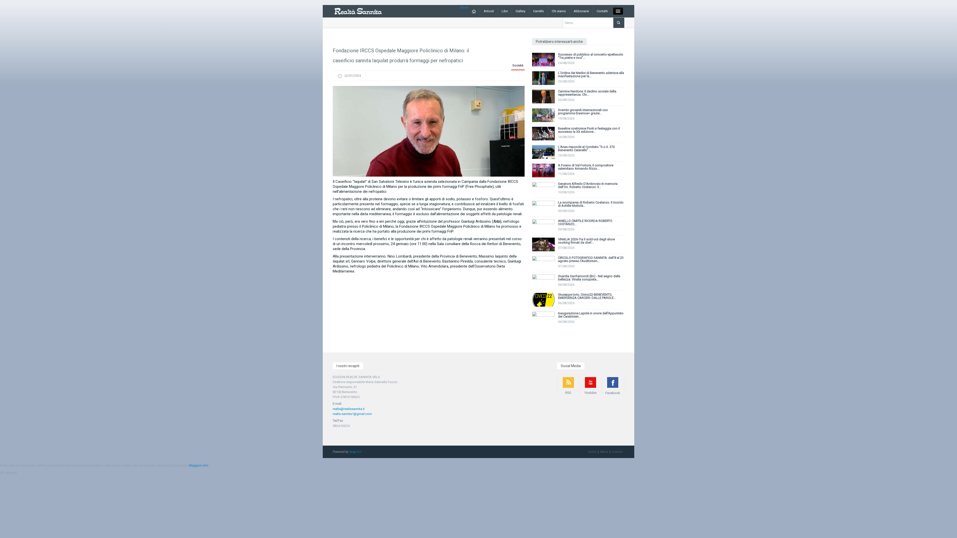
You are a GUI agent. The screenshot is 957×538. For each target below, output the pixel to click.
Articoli (489, 11)
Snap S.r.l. (355, 452)
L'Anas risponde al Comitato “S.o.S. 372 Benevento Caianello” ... (586, 148)
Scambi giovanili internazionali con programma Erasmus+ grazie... (583, 111)
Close (464, 7)
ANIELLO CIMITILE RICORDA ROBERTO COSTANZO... (585, 222)
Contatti (602, 11)
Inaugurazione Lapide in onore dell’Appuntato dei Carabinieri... (591, 314)
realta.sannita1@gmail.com (352, 414)
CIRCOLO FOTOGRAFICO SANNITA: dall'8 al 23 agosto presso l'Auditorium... (591, 259)
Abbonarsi (581, 11)
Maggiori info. (199, 465)
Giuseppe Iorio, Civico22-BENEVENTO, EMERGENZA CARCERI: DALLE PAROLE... (587, 296)
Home (592, 452)
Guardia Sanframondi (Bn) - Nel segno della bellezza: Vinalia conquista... (589, 277)
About (604, 452)
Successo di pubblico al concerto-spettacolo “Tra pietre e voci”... (590, 56)
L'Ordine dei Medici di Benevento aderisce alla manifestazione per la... (591, 74)
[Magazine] (358, 11)
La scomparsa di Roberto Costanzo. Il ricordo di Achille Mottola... (591, 204)
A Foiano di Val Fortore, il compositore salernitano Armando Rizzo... (585, 166)
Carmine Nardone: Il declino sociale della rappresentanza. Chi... (587, 92)
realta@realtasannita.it (349, 409)
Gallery (520, 11)
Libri (505, 11)
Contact (617, 452)
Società (517, 65)
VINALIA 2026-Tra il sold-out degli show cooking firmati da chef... (586, 240)
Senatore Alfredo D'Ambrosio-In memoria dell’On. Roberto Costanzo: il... (588, 185)
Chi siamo (559, 11)
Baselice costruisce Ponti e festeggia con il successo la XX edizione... (589, 130)
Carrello (538, 11)
